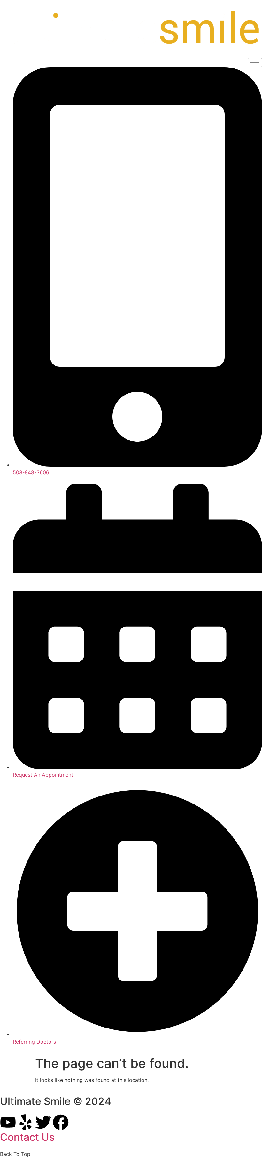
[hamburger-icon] (255, 62)
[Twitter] (43, 1122)
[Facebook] (61, 1122)
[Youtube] (8, 1122)
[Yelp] (26, 1122)
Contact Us (27, 1137)
